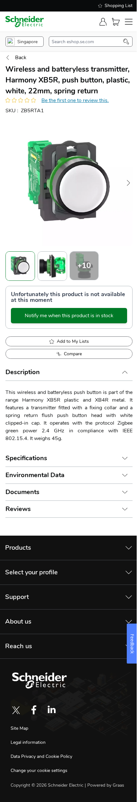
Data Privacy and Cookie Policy (41, 756)
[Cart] (116, 22)
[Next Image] (128, 183)
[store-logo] (24, 21)
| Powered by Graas (104, 785)
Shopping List (119, 6)
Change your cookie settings (39, 770)
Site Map (19, 728)
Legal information (28, 742)
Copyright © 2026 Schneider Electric (48, 785)
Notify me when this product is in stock (69, 315)
